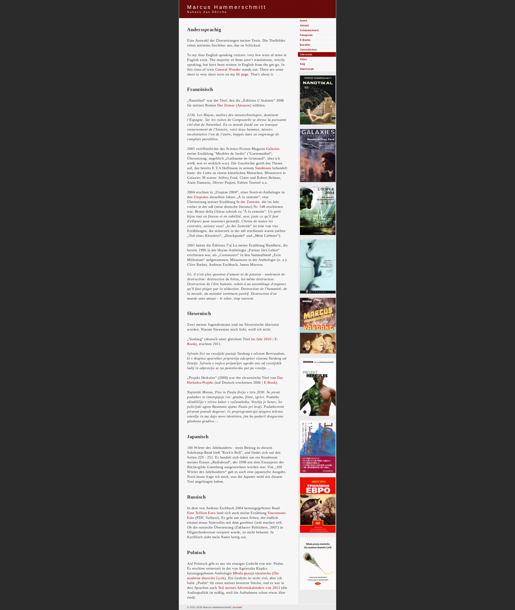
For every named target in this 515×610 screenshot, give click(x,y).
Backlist (305, 44)
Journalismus (308, 49)
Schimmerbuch (309, 30)
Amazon (243, 105)
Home (303, 20)
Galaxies (273, 149)
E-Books (305, 40)
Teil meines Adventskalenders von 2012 (249, 588)
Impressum (307, 69)
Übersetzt (306, 54)
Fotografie (306, 35)
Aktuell (304, 25)
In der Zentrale (248, 202)
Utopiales (201, 197)
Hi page (242, 74)
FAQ (302, 64)
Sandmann (263, 168)
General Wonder (228, 69)
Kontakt (237, 607)
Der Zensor (226, 105)
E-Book (270, 382)
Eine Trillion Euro (201, 513)
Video (303, 59)
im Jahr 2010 (261, 339)
